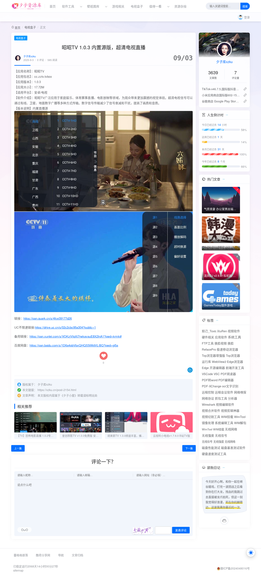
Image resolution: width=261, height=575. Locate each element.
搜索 (245, 6)
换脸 (231, 343)
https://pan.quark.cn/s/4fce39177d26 (47, 318)
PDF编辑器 (226, 380)
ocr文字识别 (230, 386)
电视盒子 (137, 6)
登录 (247, 17)
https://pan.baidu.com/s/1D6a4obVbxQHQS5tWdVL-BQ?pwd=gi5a (74, 345)
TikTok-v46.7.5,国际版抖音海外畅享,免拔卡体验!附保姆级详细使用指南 (221, 89)
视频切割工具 (211, 416)
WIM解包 (240, 423)
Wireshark (208, 404)
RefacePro (209, 349)
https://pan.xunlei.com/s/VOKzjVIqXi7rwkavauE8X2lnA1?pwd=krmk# (76, 336)
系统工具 (234, 337)
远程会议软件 (224, 392)
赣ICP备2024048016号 (235, 568)
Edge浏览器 (235, 361)
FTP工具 (208, 343)
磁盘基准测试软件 (233, 447)
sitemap (18, 570)
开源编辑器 (217, 368)
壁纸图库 (93, 6)
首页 (53, 6)
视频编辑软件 (225, 404)
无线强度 (208, 435)
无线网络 (231, 429)
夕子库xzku (29, 56)
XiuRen (222, 331)
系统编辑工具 (224, 423)
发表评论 (181, 530)
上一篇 (18, 448)
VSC (217, 374)
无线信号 (221, 435)
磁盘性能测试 (211, 447)
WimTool (240, 416)
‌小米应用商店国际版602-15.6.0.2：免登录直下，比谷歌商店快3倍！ (221, 95)
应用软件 (221, 337)
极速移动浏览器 (227, 349)
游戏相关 (118, 6)
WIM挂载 (227, 416)
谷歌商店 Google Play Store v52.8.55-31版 (221, 101)
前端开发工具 (235, 368)
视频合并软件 (211, 410)
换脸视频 (221, 343)
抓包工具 (221, 398)
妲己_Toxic (209, 331)
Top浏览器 (233, 355)
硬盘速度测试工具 (214, 454)
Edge (205, 368)
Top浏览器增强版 (213, 355)
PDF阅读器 (228, 374)
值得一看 (155, 6)
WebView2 (219, 361)
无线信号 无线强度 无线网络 (218, 441)
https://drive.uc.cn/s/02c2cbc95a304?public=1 (65, 327)
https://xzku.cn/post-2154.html (57, 390)
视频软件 (234, 331)
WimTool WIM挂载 (213, 429)
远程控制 (208, 392)
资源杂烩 (180, 6)
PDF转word (210, 380)
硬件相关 (208, 337)
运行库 (206, 361)
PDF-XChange (211, 386)
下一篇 (189, 448)
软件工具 (68, 6)
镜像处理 (208, 423)
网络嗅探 (240, 392)
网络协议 (208, 398)
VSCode (207, 374)
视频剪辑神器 (230, 410)
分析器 (232, 398)
